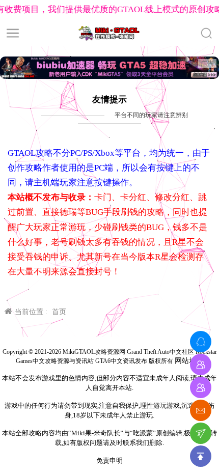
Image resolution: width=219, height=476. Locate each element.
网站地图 (189, 361)
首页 (59, 312)
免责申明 (109, 460)
